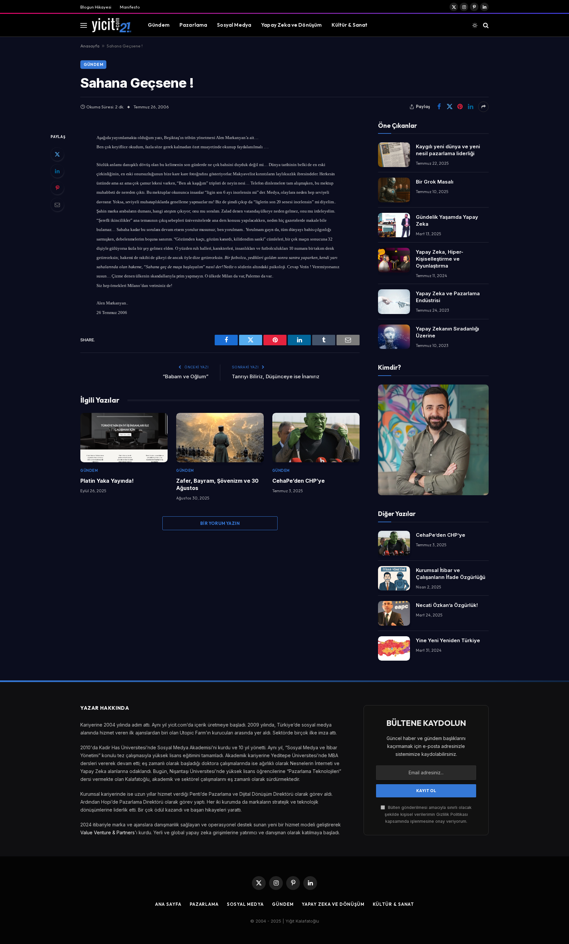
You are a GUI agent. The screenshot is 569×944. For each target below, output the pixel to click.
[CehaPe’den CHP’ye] (316, 437)
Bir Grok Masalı (434, 182)
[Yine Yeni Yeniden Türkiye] (394, 648)
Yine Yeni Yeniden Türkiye (448, 640)
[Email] (57, 204)
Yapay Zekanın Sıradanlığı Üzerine (447, 332)
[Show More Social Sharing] (483, 106)
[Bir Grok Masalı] (394, 190)
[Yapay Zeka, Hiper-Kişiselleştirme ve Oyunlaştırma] (394, 260)
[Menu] (83, 25)
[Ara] (485, 25)
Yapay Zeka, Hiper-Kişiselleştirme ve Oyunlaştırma (439, 259)
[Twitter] (57, 154)
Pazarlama (193, 25)
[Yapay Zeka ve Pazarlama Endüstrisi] (394, 301)
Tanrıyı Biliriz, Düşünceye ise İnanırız (275, 376)
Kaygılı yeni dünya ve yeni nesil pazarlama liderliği (448, 150)
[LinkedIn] (57, 171)
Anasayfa (89, 45)
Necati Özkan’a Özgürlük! (447, 605)
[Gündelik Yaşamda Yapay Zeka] (394, 225)
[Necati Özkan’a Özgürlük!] (394, 613)
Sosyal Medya (234, 25)
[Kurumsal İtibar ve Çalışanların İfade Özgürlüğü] (394, 578)
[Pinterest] (57, 187)
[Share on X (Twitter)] (449, 106)
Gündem (159, 25)
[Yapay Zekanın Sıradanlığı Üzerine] (394, 337)
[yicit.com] (111, 25)
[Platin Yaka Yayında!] (124, 437)
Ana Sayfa (168, 904)
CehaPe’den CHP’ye (298, 480)
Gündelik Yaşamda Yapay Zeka (447, 220)
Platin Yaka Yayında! (107, 480)
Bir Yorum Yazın (220, 523)
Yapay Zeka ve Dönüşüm (291, 25)
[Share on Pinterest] (460, 106)
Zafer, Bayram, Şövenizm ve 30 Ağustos (217, 484)
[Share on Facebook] (439, 106)
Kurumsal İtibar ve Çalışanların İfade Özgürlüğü (450, 573)
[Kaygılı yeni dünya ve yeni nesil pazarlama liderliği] (394, 154)
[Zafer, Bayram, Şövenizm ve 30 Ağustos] (219, 437)
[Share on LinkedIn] (470, 106)
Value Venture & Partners (107, 832)
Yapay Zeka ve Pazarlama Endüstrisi (448, 296)
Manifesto (130, 7)
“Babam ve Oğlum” (185, 376)
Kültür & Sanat (349, 25)
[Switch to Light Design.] (475, 25)
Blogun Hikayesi (95, 7)
